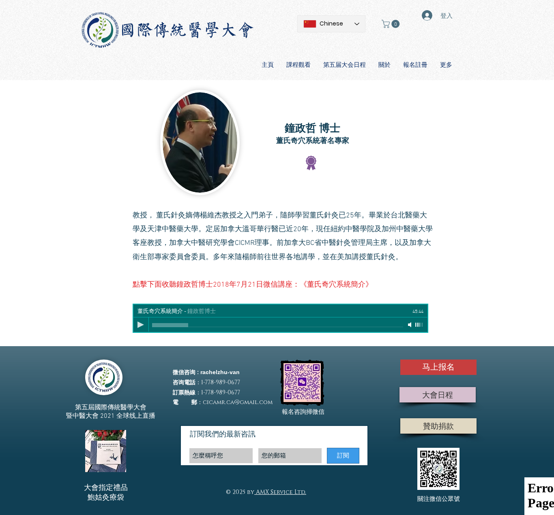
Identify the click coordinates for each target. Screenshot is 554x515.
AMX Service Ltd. (280, 492)
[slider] (419, 325)
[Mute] (410, 325)
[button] (392, 24)
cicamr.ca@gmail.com (238, 402)
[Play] (140, 324)
